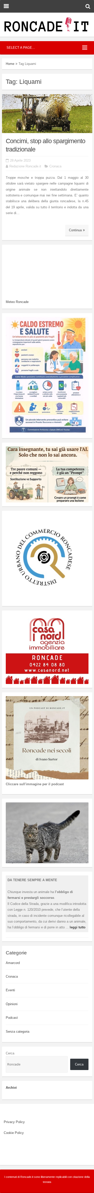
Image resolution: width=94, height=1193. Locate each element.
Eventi (10, 990)
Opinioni (12, 1004)
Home (10, 64)
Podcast (12, 1018)
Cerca (10, 1053)
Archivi (11, 1087)
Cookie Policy (14, 1133)
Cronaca (55, 166)
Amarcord (13, 963)
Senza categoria (17, 1031)
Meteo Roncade (17, 302)
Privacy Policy (14, 1122)
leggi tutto (77, 927)
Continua (75, 230)
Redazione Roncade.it (25, 166)
